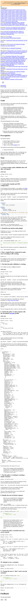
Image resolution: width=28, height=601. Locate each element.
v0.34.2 (6, 17)
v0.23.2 (21, 18)
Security (25, 40)
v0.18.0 (13, 19)
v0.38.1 (17, 16)
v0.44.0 (21, 14)
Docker (10, 36)
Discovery (12, 45)
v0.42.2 (2, 16)
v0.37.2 (21, 16)
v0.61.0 (9, 12)
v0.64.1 (24, 10)
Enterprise (20, 53)
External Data (4, 25)
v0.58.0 (21, 12)
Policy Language (21, 22)
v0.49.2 (2, 14)
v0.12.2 (9, 21)
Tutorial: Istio (21, 32)
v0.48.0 (6, 14)
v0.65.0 (21, 10)
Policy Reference (4, 23)
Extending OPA (18, 25)
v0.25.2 (13, 18)
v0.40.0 (9, 16)
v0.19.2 (9, 19)
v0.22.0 (24, 18)
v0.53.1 (13, 13)
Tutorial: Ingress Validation (11, 29)
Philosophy (14, 22)
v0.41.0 (6, 16)
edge (16, 21)
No (5, 599)
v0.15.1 (24, 19)
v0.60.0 (13, 12)
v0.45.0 (17, 14)
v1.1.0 (20, 9)
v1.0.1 (23, 9)
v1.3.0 (14, 9)
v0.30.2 (21, 17)
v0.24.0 (17, 18)
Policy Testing (12, 23)
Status (8, 45)
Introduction (8, 22)
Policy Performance (19, 23)
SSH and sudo (12, 38)
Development (18, 48)
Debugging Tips (21, 29)
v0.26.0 (9, 18)
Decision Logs (4, 45)
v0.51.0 (21, 13)
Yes (2, 599)
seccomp (12, 313)
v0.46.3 (13, 14)
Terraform (18, 38)
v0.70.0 (2, 10)
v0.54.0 (9, 13)
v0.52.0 (17, 13)
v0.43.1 (24, 14)
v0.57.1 (24, 12)
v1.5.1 (7, 9)
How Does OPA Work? (13, 300)
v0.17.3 (17, 19)
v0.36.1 (24, 16)
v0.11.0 (13, 21)
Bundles (23, 44)
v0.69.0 (6, 10)
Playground (3, 85)
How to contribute (11, 48)
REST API (24, 25)
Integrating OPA (11, 25)
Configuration (9, 40)
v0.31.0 (17, 17)
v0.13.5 (6, 21)
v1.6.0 (3, 9)
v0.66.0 (17, 10)
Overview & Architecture (12, 27)
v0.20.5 (6, 19)
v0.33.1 (9, 17)
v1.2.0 (17, 9)
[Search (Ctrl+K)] (3, 82)
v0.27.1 (6, 18)
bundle (15, 145)
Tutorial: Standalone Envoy (11, 32)
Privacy (2, 41)
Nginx (26, 188)
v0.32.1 (13, 17)
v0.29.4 (24, 17)
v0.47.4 (9, 14)
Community (12, 79)
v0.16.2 (21, 19)
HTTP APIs (3, 38)
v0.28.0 (2, 18)
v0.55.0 (6, 13)
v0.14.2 (2, 21)
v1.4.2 (10, 9)
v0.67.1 (13, 10)
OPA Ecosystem (13, 53)
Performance (3, 34)
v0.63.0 (2, 12)
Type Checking (17, 50)
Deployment (15, 40)
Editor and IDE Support (14, 52)
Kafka (7, 38)
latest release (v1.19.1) (19, 3)
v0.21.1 (2, 19)
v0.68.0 (9, 10)
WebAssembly (10, 50)
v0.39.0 (13, 16)
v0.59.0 (17, 12)
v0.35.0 (2, 17)
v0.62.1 (6, 12)
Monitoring (20, 40)
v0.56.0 (2, 13)
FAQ (8, 53)
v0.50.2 (24, 13)
